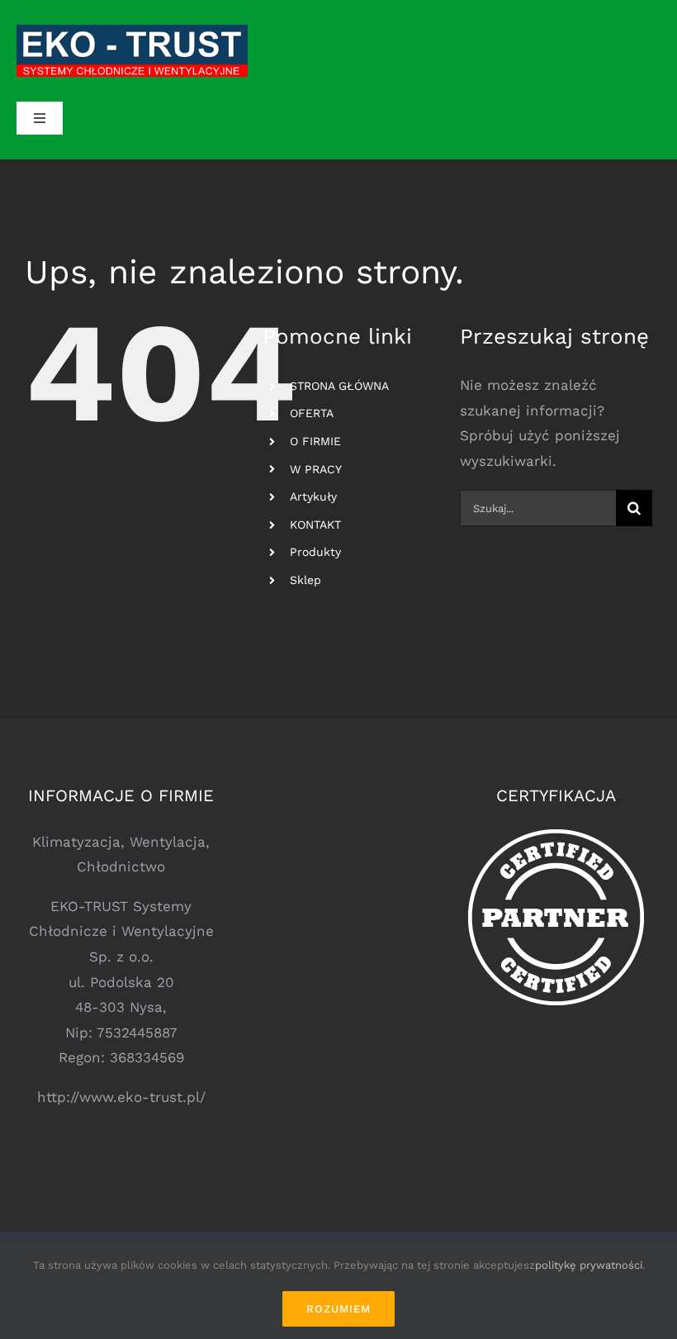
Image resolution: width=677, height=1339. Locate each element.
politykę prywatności (588, 1265)
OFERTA (312, 413)
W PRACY (316, 469)
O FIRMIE (315, 441)
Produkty (315, 551)
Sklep (305, 579)
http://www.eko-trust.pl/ (121, 1097)
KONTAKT (315, 524)
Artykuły (313, 496)
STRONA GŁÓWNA (339, 385)
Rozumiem (338, 1309)
